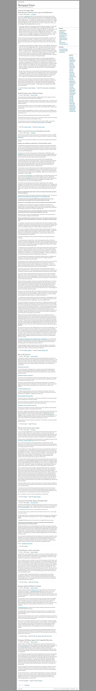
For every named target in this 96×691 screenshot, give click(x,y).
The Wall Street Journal (34, 591)
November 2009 (72, 90)
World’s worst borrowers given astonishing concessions (34, 131)
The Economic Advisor (63, 50)
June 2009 (71, 97)
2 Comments (33, 14)
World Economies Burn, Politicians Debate (30, 93)
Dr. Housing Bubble (63, 33)
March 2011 (71, 79)
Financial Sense (62, 36)
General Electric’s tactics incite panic (29, 550)
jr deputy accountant (63, 39)
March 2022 (71, 58)
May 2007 (21, 520)
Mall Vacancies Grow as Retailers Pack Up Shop (27, 405)
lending (39, 350)
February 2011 (72, 81)
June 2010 (71, 87)
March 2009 (71, 102)
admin (28, 14)
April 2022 (71, 57)
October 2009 (72, 91)
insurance (39, 636)
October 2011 (71, 75)
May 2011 (71, 78)
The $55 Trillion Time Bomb (27, 543)
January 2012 (72, 73)
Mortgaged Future (26, 5)
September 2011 (72, 76)
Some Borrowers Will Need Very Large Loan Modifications (35, 12)
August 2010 (71, 84)
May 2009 (71, 99)
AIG (34, 636)
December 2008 (72, 106)
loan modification (52, 87)
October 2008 (72, 109)
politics (43, 127)
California (38, 496)
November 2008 (72, 108)
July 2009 (71, 96)
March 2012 (71, 72)
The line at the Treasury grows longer (29, 428)
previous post (27, 16)
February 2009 (72, 103)
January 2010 (72, 88)
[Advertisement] (66, 18)
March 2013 (71, 64)
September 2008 (72, 111)
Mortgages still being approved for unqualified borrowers (28, 196)
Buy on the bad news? (24, 354)
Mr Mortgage (29, 175)
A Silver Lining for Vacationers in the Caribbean (42, 122)
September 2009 (72, 93)
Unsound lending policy (45, 196)
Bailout (25, 87)
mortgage (19, 89)
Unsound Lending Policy (24, 646)
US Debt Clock (62, 52)
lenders (36, 680)
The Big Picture (62, 42)
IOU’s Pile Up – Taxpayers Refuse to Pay (26, 440)
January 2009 (72, 105)
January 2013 (72, 67)
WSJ (47, 350)
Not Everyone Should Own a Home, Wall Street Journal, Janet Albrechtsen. (33, 338)
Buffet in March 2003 (25, 507)
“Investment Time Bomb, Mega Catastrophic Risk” (33, 501)
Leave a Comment (34, 95)
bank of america (45, 87)
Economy (29, 87)
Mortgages (33, 87)
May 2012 (71, 70)
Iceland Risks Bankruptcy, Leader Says (25, 375)
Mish (60, 40)
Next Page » (27, 685)
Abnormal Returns (62, 30)
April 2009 (71, 100)
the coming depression (63, 43)
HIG (36, 636)
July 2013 (71, 63)
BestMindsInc (62, 32)
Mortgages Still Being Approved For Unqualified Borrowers (35, 640)
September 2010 (72, 82)
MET (43, 636)
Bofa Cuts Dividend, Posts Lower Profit (25, 395)
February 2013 (72, 66)
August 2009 (71, 94)
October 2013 (72, 61)
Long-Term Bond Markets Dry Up (24, 388)
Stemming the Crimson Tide (23, 366)
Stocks (29, 127)
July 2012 (71, 69)
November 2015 (72, 60)
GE (34, 582)
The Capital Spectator (63, 49)
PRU (45, 636)
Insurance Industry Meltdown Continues (29, 586)
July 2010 (71, 85)
